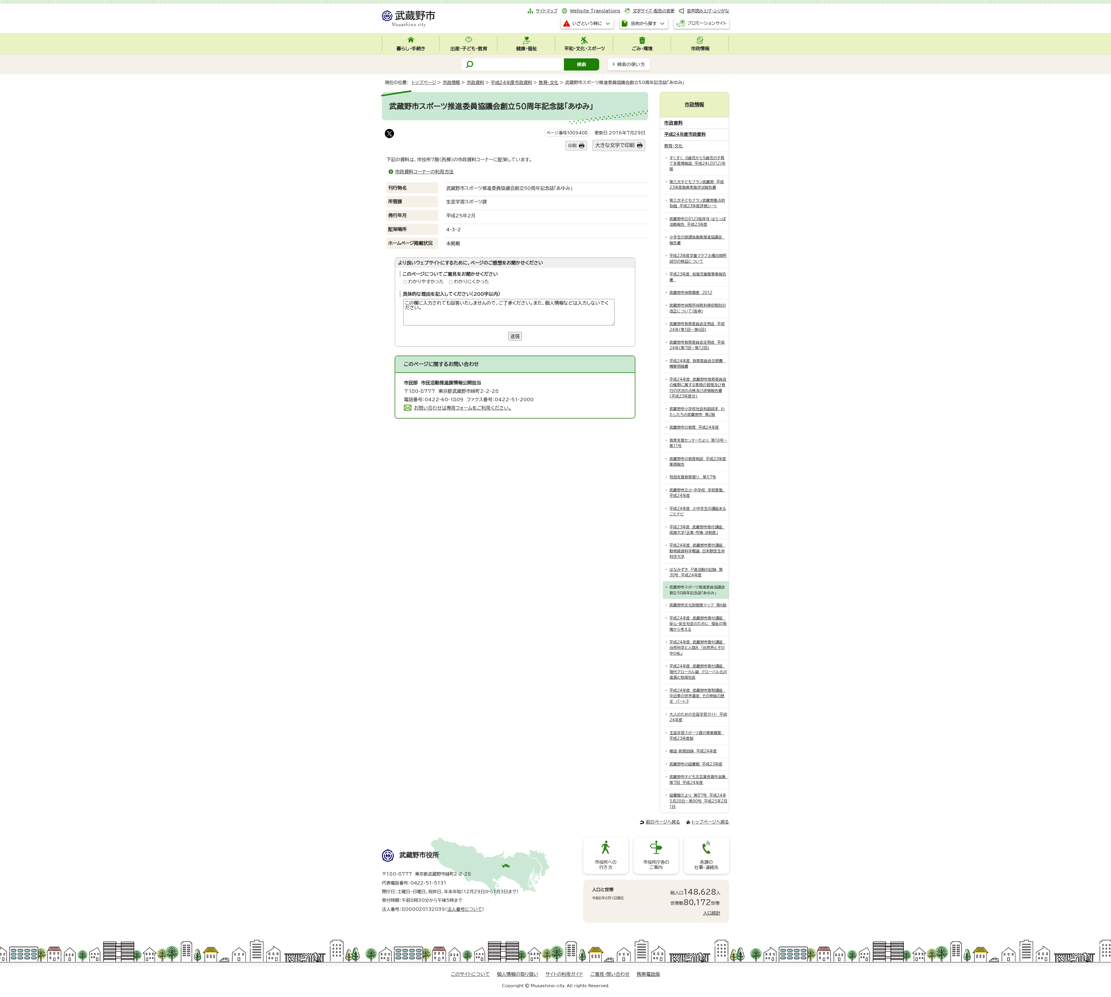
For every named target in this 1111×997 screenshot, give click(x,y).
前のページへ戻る (663, 822)
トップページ (424, 82)
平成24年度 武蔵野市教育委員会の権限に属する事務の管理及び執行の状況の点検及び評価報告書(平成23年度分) (697, 388)
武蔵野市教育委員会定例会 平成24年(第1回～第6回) (697, 326)
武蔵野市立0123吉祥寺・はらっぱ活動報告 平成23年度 (697, 221)
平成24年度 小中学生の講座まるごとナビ (697, 511)
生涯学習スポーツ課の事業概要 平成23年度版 (696, 735)
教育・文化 (548, 82)
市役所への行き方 (606, 865)
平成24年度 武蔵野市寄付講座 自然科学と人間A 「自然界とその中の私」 (697, 647)
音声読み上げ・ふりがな (708, 11)
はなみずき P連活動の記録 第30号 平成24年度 (696, 572)
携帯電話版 (648, 974)
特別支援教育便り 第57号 (692, 477)
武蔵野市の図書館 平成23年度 (695, 764)
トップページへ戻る (710, 822)
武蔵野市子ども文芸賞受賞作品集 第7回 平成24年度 (698, 779)
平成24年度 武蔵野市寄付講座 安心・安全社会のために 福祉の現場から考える (697, 623)
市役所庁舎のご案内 (656, 865)
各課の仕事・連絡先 (706, 865)
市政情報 (451, 82)
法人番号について (464, 909)
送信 (515, 336)
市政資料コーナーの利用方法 (424, 171)
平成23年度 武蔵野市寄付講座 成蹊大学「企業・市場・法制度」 (697, 529)
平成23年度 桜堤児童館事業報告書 (697, 277)
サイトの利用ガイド (564, 974)
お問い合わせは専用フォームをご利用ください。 (463, 408)
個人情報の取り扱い (517, 974)
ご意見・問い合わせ (610, 974)
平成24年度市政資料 (511, 82)
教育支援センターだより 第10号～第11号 (698, 443)
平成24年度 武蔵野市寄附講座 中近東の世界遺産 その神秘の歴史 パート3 (697, 696)
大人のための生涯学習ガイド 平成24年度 (698, 717)
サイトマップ (547, 11)
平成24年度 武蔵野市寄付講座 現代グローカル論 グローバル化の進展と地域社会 (698, 671)
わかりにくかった (471, 281)
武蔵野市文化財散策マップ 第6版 (697, 605)
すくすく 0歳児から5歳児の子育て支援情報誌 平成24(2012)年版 (697, 163)
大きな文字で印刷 (614, 145)
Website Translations (595, 11)
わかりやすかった (426, 281)
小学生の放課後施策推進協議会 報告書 (697, 240)
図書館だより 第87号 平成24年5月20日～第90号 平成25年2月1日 (698, 801)
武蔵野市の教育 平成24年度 (694, 427)
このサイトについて (470, 974)
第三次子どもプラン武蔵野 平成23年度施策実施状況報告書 (696, 184)
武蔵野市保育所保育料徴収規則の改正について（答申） (697, 308)
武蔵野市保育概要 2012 (690, 293)
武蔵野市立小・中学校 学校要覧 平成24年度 (697, 492)
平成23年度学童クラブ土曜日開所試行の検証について (697, 258)
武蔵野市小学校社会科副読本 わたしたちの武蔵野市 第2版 (697, 411)
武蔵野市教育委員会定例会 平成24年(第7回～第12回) (697, 345)
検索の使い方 (631, 64)
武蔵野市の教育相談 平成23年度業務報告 (697, 461)
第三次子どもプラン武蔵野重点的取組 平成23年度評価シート (697, 203)
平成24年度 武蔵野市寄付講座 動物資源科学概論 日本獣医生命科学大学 (697, 550)
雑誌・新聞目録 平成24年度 (693, 751)
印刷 (572, 145)
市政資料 (475, 82)
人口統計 (711, 913)
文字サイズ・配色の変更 (653, 11)
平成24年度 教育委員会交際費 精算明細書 (697, 363)
